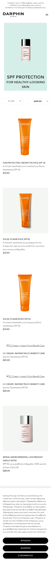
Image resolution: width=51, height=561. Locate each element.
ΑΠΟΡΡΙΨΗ (26, 548)
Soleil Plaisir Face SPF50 (16, 239)
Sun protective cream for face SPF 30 (24, 163)
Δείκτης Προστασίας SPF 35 (15, 357)
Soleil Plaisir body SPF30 (17, 319)
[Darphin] (13, 14)
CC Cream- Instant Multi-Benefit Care (24, 353)
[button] (47, 14)
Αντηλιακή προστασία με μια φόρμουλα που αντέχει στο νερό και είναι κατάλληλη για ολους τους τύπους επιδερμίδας (23, 246)
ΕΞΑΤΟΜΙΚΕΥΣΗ (25, 555)
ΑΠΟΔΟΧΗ (25, 540)
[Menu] (47, 14)
